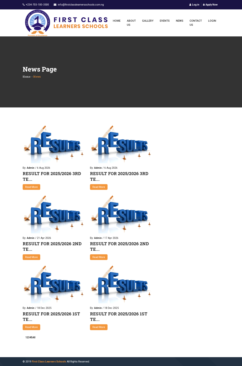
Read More (31, 187)
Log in (195, 4)
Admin (30, 167)
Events (165, 20)
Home (116, 20)
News (179, 20)
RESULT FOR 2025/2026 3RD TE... (52, 176)
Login (212, 20)
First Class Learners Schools (49, 361)
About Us (131, 22)
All (33, 337)
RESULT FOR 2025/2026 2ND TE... (52, 246)
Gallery (147, 20)
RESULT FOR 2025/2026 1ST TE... (51, 316)
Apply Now (212, 4)
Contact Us (196, 22)
